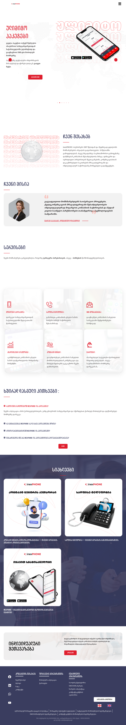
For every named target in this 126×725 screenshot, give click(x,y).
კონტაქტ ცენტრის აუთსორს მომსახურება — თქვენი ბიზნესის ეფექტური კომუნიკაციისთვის (30, 541)
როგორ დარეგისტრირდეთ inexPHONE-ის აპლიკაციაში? (28, 430)
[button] (119, 4)
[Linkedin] (10, 685)
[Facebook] (10, 677)
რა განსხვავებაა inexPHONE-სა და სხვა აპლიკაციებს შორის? (31, 423)
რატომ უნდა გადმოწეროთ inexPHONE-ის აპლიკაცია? (27, 406)
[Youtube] (10, 703)
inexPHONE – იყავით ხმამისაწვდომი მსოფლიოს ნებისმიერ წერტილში (28, 611)
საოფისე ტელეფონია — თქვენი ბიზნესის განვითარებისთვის (91, 540)
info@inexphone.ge (66, 720)
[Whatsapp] (10, 694)
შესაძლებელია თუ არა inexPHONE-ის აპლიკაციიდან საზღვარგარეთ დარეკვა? (37, 438)
